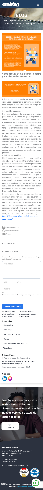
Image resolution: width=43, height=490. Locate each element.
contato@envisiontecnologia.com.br (15, 465)
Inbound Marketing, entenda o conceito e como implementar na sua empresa (18, 362)
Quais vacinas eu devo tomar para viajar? (16, 367)
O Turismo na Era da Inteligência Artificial (16, 358)
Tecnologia (7, 348)
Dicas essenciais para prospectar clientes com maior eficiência (27, 314)
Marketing (8, 234)
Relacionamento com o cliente (15, 343)
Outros (6, 339)
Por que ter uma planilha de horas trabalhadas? (8, 314)
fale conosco (10, 426)
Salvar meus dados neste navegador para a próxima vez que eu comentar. (21, 296)
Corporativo (8, 325)
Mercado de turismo (11, 334)
